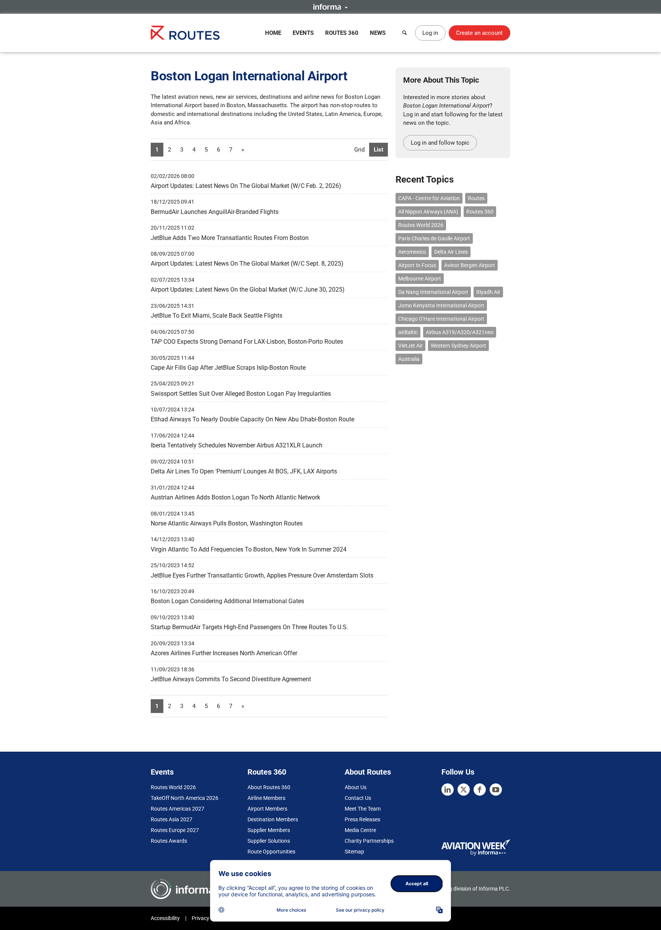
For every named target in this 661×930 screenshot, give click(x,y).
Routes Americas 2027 (177, 809)
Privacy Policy (208, 918)
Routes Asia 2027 (171, 819)
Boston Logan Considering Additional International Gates (227, 601)
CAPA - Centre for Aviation (429, 198)
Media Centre (360, 830)
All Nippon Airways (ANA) (428, 212)
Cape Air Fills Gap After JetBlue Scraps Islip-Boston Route (228, 367)
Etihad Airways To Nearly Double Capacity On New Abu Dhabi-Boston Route (252, 419)
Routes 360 (341, 32)
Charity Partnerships (369, 841)
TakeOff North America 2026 (184, 798)
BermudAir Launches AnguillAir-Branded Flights (214, 211)
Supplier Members (268, 830)
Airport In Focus (417, 265)
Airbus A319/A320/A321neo (459, 332)
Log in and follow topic (440, 142)
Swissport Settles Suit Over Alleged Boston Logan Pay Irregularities (241, 393)
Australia (409, 359)
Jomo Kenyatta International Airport (441, 305)
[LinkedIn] (447, 789)
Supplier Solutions (268, 841)
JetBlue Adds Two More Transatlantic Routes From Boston (230, 237)
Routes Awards (169, 841)
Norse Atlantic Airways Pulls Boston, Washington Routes (227, 523)
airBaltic (408, 332)
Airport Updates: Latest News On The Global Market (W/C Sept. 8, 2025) (247, 263)
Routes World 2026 (420, 225)
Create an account (479, 32)
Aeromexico (412, 252)
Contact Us (358, 798)
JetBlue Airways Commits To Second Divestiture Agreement (231, 679)
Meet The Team (363, 809)
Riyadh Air (488, 292)
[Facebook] (480, 789)
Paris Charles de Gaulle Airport (434, 238)
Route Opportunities (271, 851)
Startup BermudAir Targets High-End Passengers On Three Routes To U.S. (249, 627)
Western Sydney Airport (458, 346)
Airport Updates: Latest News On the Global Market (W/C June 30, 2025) (248, 289)
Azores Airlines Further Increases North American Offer (224, 653)
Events (303, 32)
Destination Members (272, 819)
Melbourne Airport (419, 279)
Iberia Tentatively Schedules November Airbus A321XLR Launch (236, 445)
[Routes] (185, 33)
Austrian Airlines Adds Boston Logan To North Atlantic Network (235, 497)
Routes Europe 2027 (175, 830)
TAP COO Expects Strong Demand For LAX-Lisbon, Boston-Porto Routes (247, 341)
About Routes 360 (268, 787)
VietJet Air (410, 346)
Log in (430, 32)
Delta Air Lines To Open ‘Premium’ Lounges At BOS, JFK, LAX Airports (244, 471)
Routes (476, 198)
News (378, 32)
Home (273, 32)
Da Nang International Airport (433, 292)
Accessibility (165, 918)
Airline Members (266, 798)
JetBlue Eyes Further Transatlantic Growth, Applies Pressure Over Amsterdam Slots (262, 575)
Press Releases (362, 819)
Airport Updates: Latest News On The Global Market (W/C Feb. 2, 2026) (246, 185)
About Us (355, 787)
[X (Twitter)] (463, 789)
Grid (359, 149)
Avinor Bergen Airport (469, 265)
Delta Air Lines (451, 252)
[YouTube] (496, 789)
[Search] (404, 33)
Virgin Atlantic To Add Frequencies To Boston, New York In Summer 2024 (249, 549)
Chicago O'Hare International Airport (441, 319)
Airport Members (267, 809)
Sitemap (354, 851)
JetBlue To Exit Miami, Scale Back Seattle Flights (216, 315)
